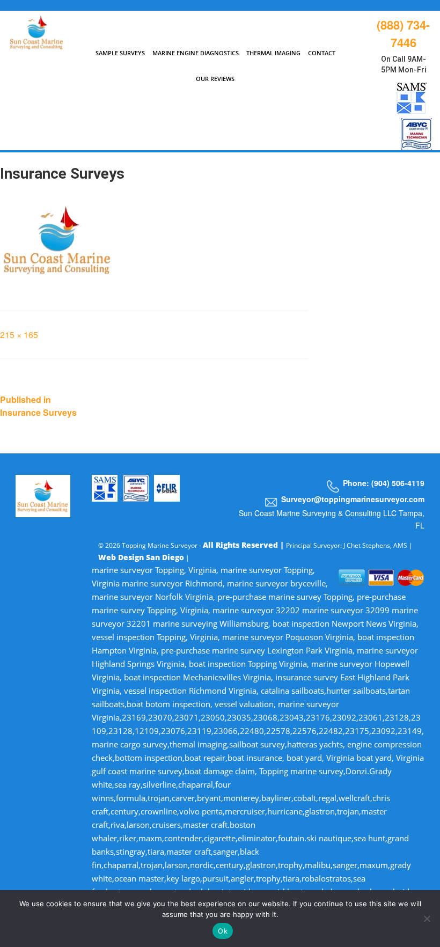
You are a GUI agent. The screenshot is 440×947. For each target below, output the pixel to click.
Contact (321, 53)
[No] (426, 918)
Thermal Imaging (273, 53)
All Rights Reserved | (244, 545)
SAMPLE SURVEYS (120, 53)
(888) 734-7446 (403, 33)
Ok (223, 931)
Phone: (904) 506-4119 (383, 483)
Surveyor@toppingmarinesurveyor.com (352, 499)
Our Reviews (215, 79)
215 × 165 (19, 334)
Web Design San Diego (141, 557)
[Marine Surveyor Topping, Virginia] (36, 30)
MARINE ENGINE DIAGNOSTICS (195, 53)
